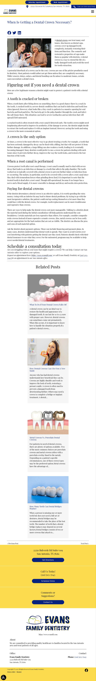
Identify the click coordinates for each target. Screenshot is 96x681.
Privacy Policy (11, 672)
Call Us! (86, 6)
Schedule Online (48, 581)
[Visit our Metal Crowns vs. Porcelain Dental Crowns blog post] (48, 420)
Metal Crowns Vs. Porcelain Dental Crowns (45, 438)
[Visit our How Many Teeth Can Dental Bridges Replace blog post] (48, 489)
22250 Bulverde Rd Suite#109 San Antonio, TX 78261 (50, 6)
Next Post (84, 543)
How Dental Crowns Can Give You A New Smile (47, 369)
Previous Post (13, 543)
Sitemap (19, 672)
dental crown (62, 40)
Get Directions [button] (48, 560)
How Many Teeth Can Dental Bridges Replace (46, 507)
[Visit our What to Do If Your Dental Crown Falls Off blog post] (48, 287)
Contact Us (48, 602)
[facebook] (86, 671)
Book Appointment (61, 2)
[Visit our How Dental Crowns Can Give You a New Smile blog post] (48, 351)
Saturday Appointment (37, 2)
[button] (92, 12)
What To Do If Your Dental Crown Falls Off (48, 304)
